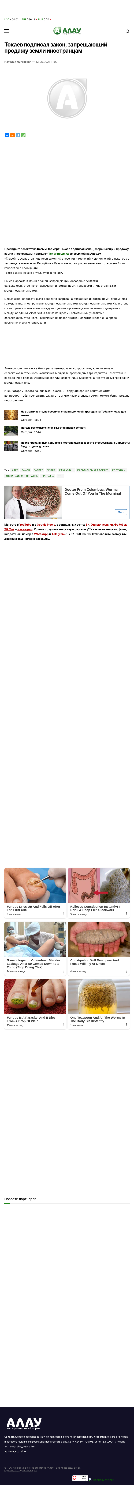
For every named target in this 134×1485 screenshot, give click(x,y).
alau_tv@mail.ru (26, 1446)
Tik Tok (9, 529)
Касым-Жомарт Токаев (92, 470)
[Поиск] (127, 30)
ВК (87, 524)
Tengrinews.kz (58, 253)
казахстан (66, 470)
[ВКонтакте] (7, 135)
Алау (15, 470)
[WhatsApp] (23, 135)
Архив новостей (13, 1451)
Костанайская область (22, 476)
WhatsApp (41, 534)
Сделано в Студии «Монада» (20, 1470)
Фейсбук (120, 524)
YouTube (25, 524)
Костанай (118, 470)
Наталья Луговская (17, 61)
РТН (60, 476)
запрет (38, 470)
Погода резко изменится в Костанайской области (53, 427)
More (121, 512)
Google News (46, 524)
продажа (48, 476)
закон (26, 470)
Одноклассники (102, 524)
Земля (51, 470)
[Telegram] (18, 135)
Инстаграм (24, 529)
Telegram (58, 534)
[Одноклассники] (12, 135)
